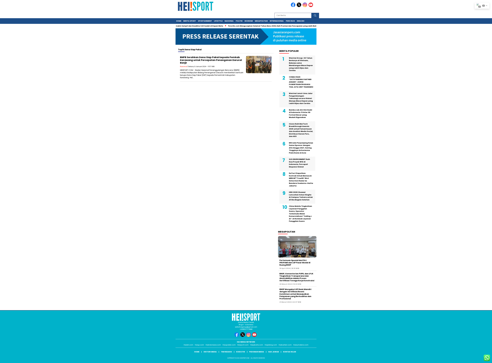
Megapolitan (261, 21)
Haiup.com (199, 345)
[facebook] (293, 6)
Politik (239, 21)
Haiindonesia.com (213, 345)
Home (178, 21)
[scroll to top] (475, 359)
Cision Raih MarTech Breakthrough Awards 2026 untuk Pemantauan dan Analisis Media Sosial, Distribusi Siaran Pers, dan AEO (301, 130)
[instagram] (305, 6)
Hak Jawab (273, 352)
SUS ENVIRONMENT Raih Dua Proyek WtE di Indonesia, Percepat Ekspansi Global (299, 163)
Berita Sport (189, 21)
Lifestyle (218, 21)
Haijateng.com (271, 345)
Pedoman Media (256, 352)
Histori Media (210, 352)
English (300, 21)
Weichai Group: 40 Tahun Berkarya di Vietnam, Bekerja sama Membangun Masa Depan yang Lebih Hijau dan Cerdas (301, 64)
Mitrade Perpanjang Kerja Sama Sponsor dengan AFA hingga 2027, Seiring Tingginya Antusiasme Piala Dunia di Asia (301, 148)
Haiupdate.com (229, 345)
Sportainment (205, 21)
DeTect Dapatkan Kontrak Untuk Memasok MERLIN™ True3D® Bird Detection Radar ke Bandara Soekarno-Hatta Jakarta (301, 179)
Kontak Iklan (289, 352)
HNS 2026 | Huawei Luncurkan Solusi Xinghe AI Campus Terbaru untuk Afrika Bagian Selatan (301, 196)
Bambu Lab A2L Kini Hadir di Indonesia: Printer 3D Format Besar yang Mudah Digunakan (300, 114)
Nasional (229, 21)
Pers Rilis (290, 21)
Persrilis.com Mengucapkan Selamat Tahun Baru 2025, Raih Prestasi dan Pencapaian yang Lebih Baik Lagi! (264, 26)
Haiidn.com (188, 345)
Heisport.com (243, 345)
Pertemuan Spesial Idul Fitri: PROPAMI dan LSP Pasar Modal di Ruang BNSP (294, 262)
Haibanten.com (285, 345)
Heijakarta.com (256, 345)
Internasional (277, 21)
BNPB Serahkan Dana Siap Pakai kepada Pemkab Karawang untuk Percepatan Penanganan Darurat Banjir (211, 60)
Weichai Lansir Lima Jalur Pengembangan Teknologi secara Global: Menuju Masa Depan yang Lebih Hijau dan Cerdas (301, 98)
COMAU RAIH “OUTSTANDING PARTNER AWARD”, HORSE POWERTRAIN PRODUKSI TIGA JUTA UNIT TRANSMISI (301, 82)
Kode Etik (240, 352)
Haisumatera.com (300, 345)
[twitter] (299, 6)
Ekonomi (249, 21)
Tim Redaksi (226, 352)
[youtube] (311, 6)
